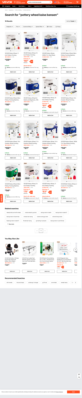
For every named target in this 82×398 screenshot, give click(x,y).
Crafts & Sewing (18, 10)
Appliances (11, 10)
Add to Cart (13, 72)
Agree (73, 391)
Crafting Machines (27, 10)
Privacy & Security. (59, 391)
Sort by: (68, 21)
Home (6, 10)
